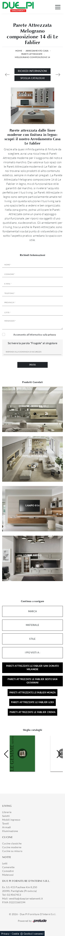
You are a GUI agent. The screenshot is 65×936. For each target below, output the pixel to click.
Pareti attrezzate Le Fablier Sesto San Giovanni (32, 681)
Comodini (8, 870)
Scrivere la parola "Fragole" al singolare (32, 343)
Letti (4, 863)
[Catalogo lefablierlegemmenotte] (22, 753)
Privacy (5, 933)
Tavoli (5, 823)
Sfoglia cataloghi (32, 78)
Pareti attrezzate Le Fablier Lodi (32, 702)
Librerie (6, 812)
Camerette (8, 867)
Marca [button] (32, 611)
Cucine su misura (12, 850)
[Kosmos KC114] (58, 74)
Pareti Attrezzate (31, 54)
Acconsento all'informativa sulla (34, 334)
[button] (58, 754)
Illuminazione (10, 830)
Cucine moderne (11, 847)
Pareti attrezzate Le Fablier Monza (32, 692)
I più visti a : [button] (32, 652)
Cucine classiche (11, 843)
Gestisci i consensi (33, 933)
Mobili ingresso (11, 819)
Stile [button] (32, 638)
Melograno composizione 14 (32, 57)
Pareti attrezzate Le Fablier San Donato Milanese (32, 667)
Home (18, 50)
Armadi (6, 827)
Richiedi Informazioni (32, 70)
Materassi (8, 874)
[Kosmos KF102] (7, 74)
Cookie (15, 933)
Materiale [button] (32, 625)
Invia (32, 364)
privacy (52, 334)
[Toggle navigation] (58, 7)
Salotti (6, 815)
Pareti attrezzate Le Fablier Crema (32, 712)
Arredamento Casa (37, 50)
